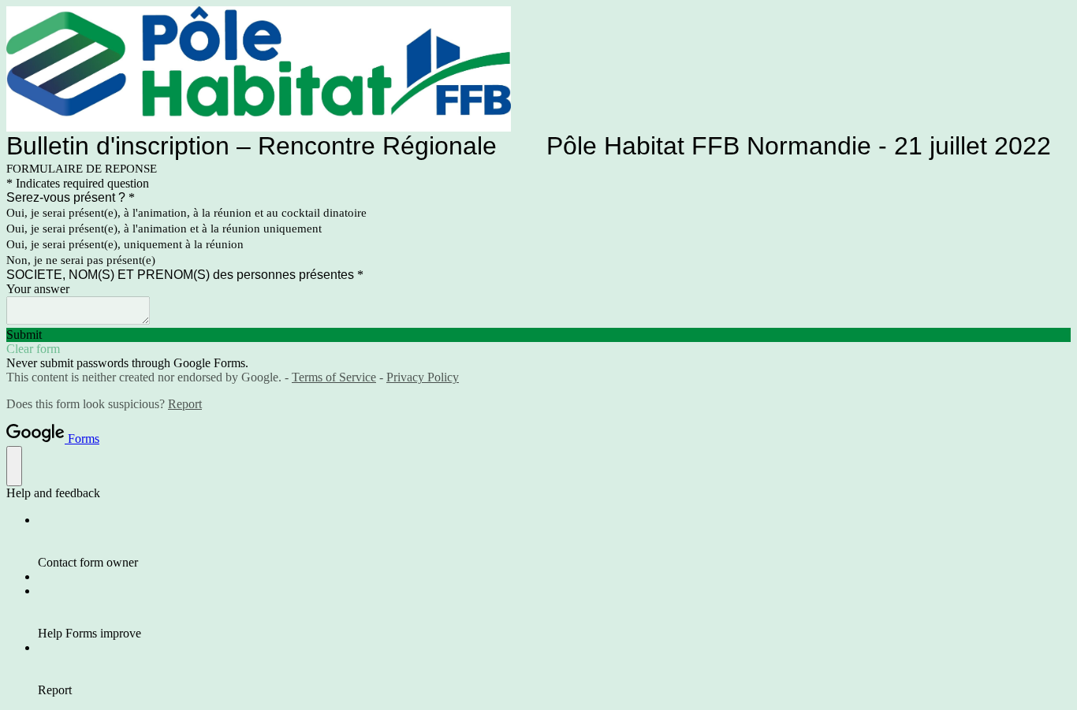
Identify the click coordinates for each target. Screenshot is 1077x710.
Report (185, 404)
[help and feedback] (14, 466)
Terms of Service (334, 377)
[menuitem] (554, 541)
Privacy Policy (422, 377)
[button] (538, 335)
